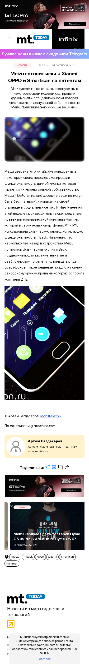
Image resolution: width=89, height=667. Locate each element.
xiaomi (52, 557)
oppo (40, 557)
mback (28, 557)
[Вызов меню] (9, 39)
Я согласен (44, 659)
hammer (11, 563)
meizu (15, 557)
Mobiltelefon (50, 416)
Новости (22, 65)
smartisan (67, 557)
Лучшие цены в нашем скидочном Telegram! (44, 54)
